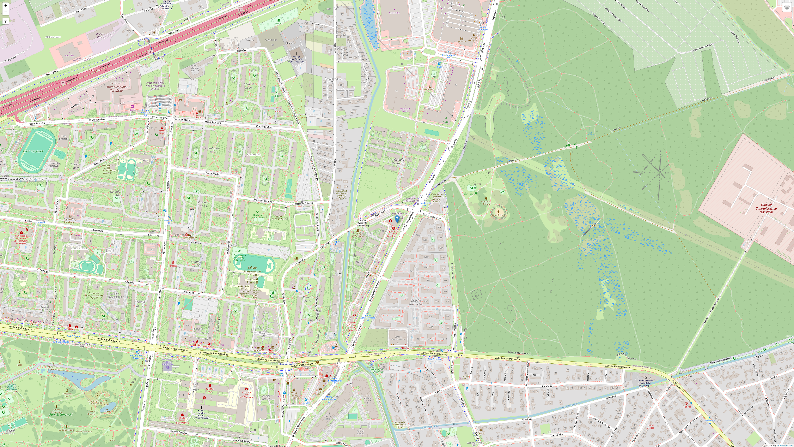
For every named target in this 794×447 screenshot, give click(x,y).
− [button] (5, 11)
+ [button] (5, 5)
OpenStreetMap (785, 445)
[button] (5, 21)
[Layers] (787, 7)
